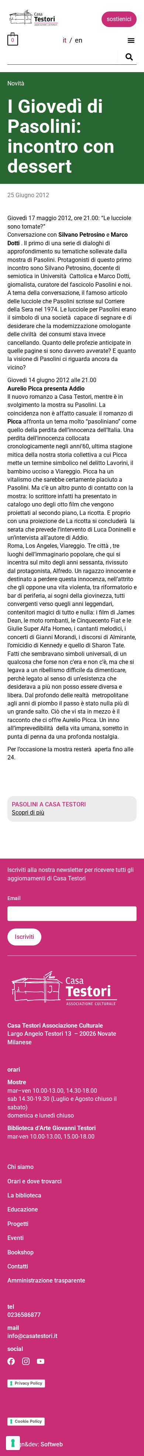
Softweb (52, 1444)
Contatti (17, 1266)
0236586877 (24, 1314)
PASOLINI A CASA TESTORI (49, 804)
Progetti (17, 1223)
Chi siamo (20, 1166)
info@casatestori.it (32, 1335)
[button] (131, 40)
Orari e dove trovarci (34, 1181)
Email (14, 898)
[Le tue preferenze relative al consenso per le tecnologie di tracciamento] (13, 1443)
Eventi (15, 1237)
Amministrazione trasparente (46, 1280)
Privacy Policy (28, 1383)
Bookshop (20, 1252)
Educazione (22, 1209)
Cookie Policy (28, 1421)
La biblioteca (24, 1195)
